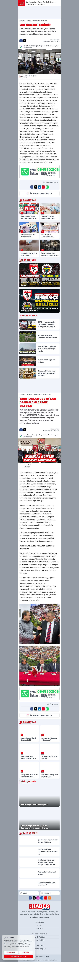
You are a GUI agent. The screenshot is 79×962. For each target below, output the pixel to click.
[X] (34, 898)
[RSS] (49, 898)
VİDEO (25, 893)
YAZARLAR (47, 893)
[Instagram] (38, 898)
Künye (39, 925)
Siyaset (29, 394)
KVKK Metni (39, 946)
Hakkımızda (39, 922)
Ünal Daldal (28, 466)
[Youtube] (45, 898)
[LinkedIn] (41, 898)
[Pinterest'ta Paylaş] (43, 187)
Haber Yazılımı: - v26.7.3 (39, 960)
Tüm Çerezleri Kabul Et (18, 956)
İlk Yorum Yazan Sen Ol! (41, 193)
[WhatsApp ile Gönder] (47, 187)
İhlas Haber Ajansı (30, 76)
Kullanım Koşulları (39, 934)
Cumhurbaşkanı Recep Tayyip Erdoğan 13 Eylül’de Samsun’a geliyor (41, 3)
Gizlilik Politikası (39, 937)
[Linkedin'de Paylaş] (39, 187)
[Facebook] (30, 898)
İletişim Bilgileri (39, 949)
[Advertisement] (39, 12)
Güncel (29, 20)
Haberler (22, 20)
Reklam (40, 928)
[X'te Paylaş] (24, 40)
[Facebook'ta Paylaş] (21, 40)
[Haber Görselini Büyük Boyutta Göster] (39, 61)
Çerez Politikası (39, 940)
